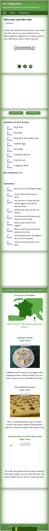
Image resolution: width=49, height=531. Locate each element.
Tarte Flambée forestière (25, 387)
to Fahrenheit (33, 113)
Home (12, 13)
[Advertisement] (24, 91)
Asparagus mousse (25, 338)
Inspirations (24, 13)
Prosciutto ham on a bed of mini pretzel (25, 436)
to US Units (16, 113)
